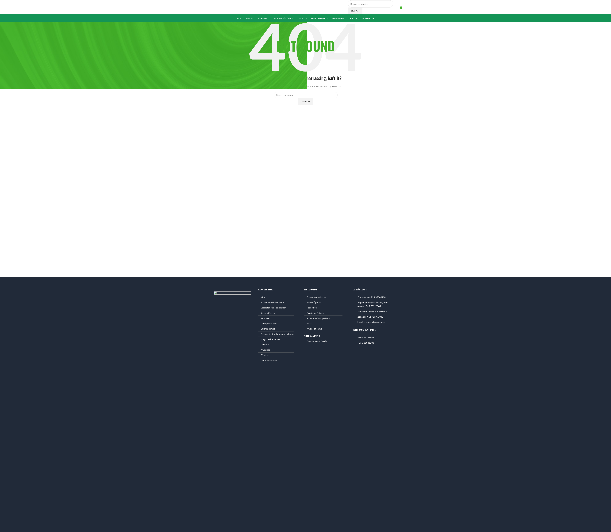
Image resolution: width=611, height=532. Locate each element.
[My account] (396, 7)
